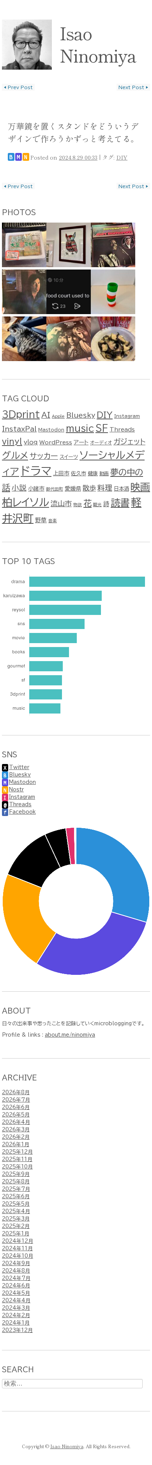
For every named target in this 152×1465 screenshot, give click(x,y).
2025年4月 (16, 1211)
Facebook (22, 811)
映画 (140, 487)
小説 (19, 487)
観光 (97, 505)
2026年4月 (16, 1122)
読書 (120, 502)
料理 (104, 487)
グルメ (15, 455)
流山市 (61, 503)
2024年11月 (17, 1248)
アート (81, 442)
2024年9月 (16, 1263)
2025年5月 (16, 1203)
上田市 (61, 473)
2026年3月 (16, 1129)
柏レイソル (25, 502)
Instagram (127, 415)
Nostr (16, 789)
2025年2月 (16, 1226)
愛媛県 (73, 488)
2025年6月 (16, 1196)
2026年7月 (16, 1099)
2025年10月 (17, 1166)
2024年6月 (16, 1285)
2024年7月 (16, 1278)
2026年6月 (16, 1107)
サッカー (44, 456)
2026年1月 (15, 1144)
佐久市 (78, 473)
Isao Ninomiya (98, 44)
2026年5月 (16, 1114)
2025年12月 (17, 1151)
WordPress (55, 442)
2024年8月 (16, 1270)
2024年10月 (17, 1255)
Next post (133, 87)
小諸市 (36, 488)
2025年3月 (16, 1218)
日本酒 (121, 488)
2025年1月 (15, 1233)
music (80, 428)
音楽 (52, 521)
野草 (41, 520)
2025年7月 (16, 1189)
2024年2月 (16, 1315)
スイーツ (69, 457)
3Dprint (21, 414)
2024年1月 (16, 1322)
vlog (31, 442)
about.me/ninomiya (70, 1034)
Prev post (18, 87)
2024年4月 (16, 1300)
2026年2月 (16, 1137)
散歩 (89, 488)
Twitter (19, 767)
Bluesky (80, 415)
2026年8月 (16, 1092)
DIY (121, 157)
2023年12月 (17, 1330)
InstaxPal (19, 429)
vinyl (12, 441)
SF (101, 428)
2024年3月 (16, 1307)
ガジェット (129, 441)
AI (45, 415)
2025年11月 (17, 1159)
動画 (104, 473)
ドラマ (36, 471)
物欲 (77, 505)
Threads (122, 429)
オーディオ (101, 442)
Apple (58, 416)
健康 (93, 473)
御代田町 (54, 489)
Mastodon (51, 429)
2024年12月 (17, 1241)
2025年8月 (16, 1181)
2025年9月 (16, 1174)
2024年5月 (16, 1293)
